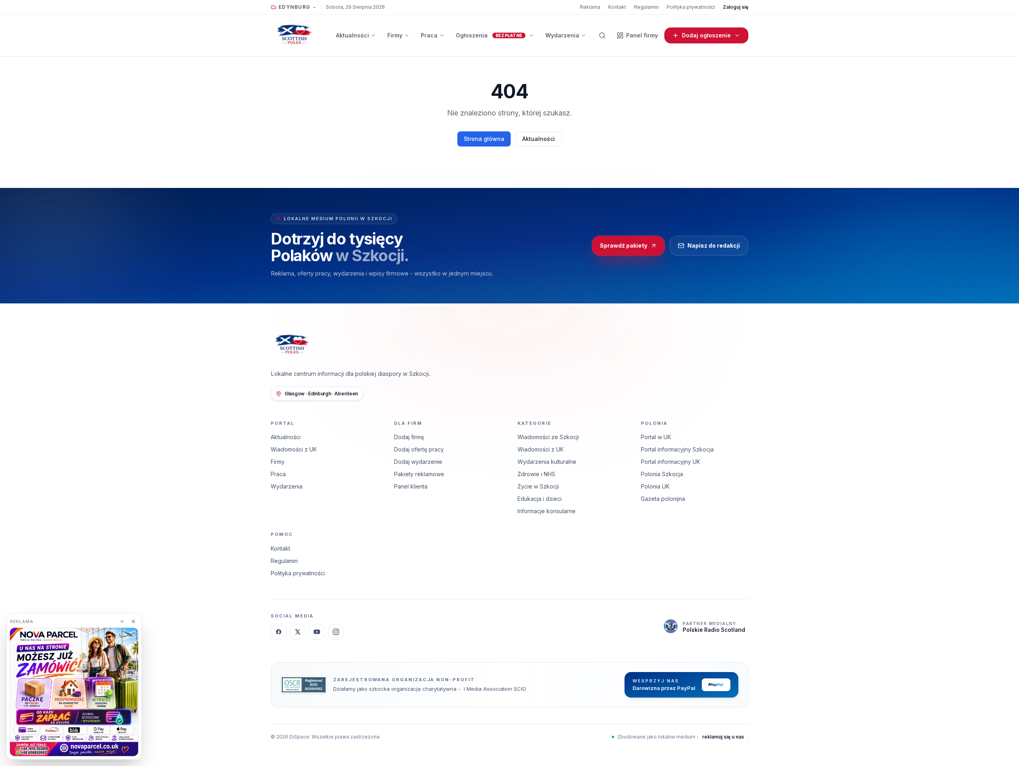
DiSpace (299, 737)
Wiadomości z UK (294, 449)
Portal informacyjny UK (670, 461)
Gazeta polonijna (663, 498)
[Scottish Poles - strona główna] (294, 35)
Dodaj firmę (409, 437)
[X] (298, 632)
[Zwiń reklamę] (122, 621)
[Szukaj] (602, 35)
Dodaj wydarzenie (418, 461)
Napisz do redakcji (713, 245)
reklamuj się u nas (723, 737)
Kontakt (617, 7)
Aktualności (538, 138)
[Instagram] (336, 632)
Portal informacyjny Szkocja (677, 449)
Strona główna (484, 138)
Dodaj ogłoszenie (706, 35)
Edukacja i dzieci (539, 498)
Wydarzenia (287, 486)
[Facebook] (279, 632)
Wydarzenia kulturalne (546, 461)
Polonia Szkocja (662, 474)
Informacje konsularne (546, 511)
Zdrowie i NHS (536, 474)
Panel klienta (411, 486)
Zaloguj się (735, 7)
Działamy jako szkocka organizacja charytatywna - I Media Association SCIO (429, 689)
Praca (278, 474)
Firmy (278, 461)
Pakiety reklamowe (419, 474)
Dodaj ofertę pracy (419, 449)
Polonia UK (655, 486)
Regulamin (646, 7)
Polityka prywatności (691, 7)
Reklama (590, 7)
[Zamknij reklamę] (133, 621)
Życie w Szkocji (538, 486)
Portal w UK (656, 437)
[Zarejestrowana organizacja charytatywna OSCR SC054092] (304, 685)
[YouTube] (317, 632)
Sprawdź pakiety (623, 245)
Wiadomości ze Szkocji (548, 437)
